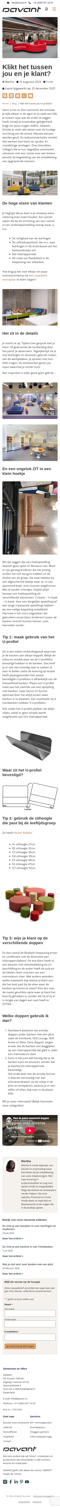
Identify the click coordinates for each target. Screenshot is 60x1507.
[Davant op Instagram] (5, 1482)
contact (7, 1441)
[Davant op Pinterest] (21, 1482)
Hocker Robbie (22, 833)
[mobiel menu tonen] (54, 9)
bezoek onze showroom (16, 1422)
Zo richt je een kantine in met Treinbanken (27, 1246)
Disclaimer (37, 1501)
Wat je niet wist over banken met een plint (27, 1264)
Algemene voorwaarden (43, 1496)
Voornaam (9, 1308)
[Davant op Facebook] (11, 1482)
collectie (7, 1427)
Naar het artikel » (12, 1238)
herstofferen (10, 1431)
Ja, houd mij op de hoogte (20, 1346)
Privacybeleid (24, 1501)
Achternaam (10, 1319)
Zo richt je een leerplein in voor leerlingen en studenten (29, 1227)
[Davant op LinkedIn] (16, 1482)
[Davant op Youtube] (27, 1482)
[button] (4, 95)
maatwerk (8, 1436)
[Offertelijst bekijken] (46, 9)
